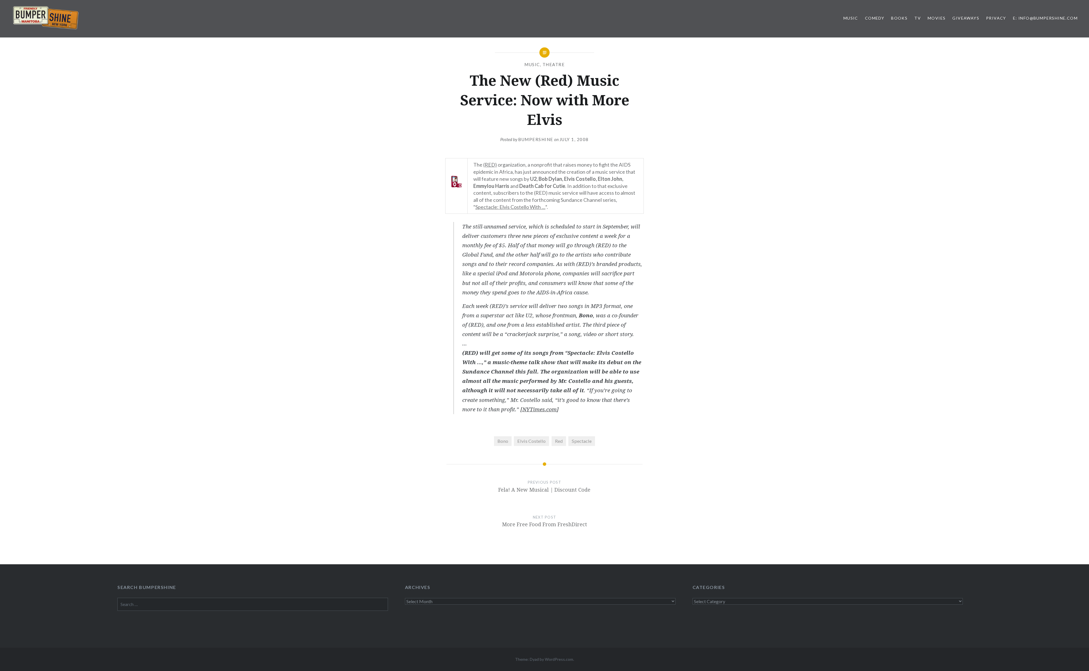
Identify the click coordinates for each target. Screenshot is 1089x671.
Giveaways (965, 18)
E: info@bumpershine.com (1045, 18)
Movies (937, 18)
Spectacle (582, 441)
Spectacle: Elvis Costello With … (510, 207)
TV (917, 18)
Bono (502, 441)
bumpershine (535, 139)
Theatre (554, 64)
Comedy (874, 18)
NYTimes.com (539, 409)
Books (899, 18)
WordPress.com (559, 659)
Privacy (996, 18)
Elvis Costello (531, 441)
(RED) (490, 165)
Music (850, 18)
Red (559, 441)
